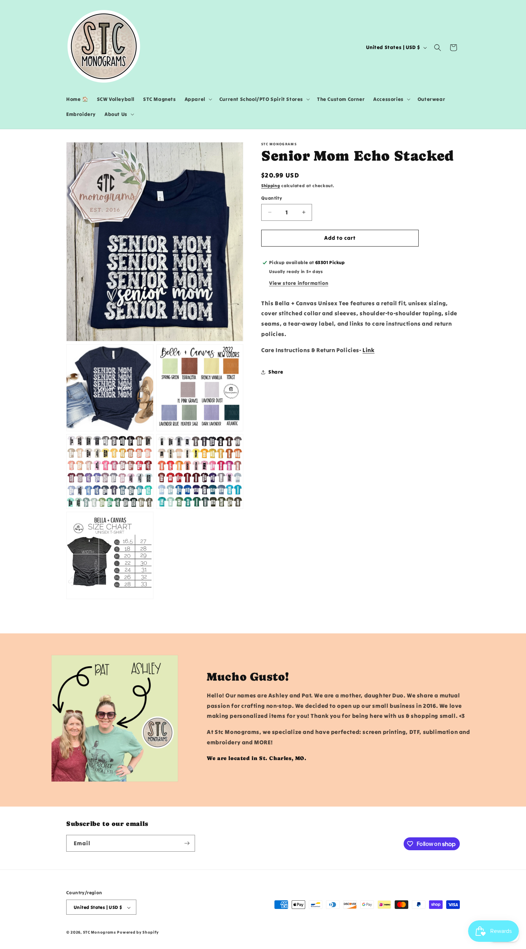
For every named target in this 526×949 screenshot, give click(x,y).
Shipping (270, 185)
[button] (197, 99)
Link (368, 350)
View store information (298, 283)
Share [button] (275, 372)
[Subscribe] (187, 843)
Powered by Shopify (138, 932)
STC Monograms (99, 932)
